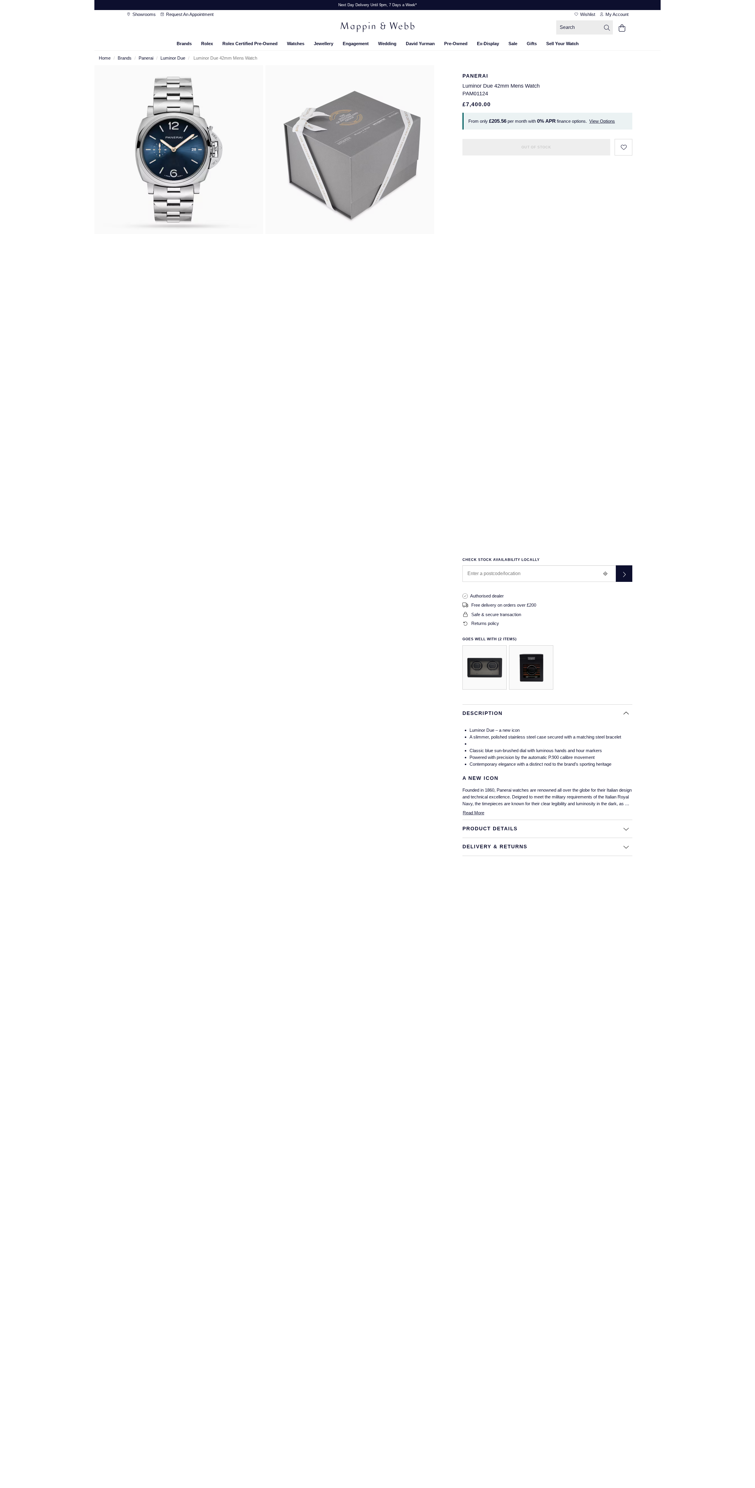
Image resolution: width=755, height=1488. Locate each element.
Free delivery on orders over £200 (503, 605)
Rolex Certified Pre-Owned (250, 43)
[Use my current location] (605, 573)
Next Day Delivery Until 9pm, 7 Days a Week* (377, 5)
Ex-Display (488, 43)
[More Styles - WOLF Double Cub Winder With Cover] (484, 667)
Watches (295, 43)
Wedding (387, 43)
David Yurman (420, 43)
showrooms (143, 14)
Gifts (532, 43)
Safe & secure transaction (496, 614)
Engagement (356, 43)
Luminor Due (172, 57)
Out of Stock (536, 147)
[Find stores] (624, 573)
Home (105, 57)
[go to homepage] (377, 28)
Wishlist (587, 14)
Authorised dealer (487, 595)
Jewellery (323, 43)
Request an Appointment (189, 14)
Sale (512, 43)
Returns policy (485, 623)
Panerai (146, 57)
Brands (184, 43)
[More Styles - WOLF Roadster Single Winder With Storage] (531, 667)
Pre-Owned (455, 43)
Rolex (207, 43)
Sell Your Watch (562, 43)
